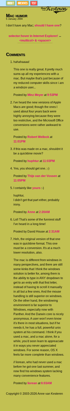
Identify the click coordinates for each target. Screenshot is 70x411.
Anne (31, 212)
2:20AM (44, 212)
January (12, 18)
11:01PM (19, 141)
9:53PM (52, 94)
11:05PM (19, 180)
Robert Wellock (38, 137)
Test (33, 3)
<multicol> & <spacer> (35, 40)
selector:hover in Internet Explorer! (33, 36)
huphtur (33, 161)
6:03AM (46, 383)
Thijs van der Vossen (42, 176)
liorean (32, 383)
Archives (23, 3)
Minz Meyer (35, 94)
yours (36, 188)
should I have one (47, 25)
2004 (20, 18)
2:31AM (54, 231)
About (10, 3)
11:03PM (49, 161)
